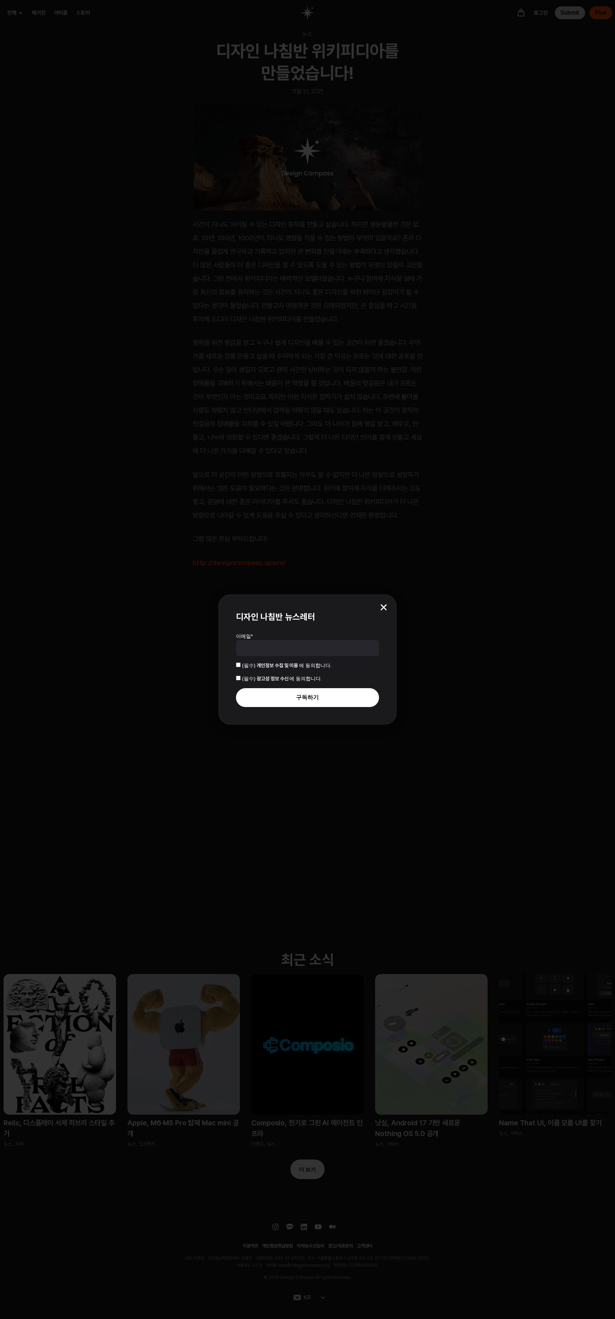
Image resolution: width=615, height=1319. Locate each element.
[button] (383, 607)
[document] (307, 659)
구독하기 (307, 697)
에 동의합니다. (286, 665)
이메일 (244, 636)
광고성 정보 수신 (273, 678)
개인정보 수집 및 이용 (278, 665)
